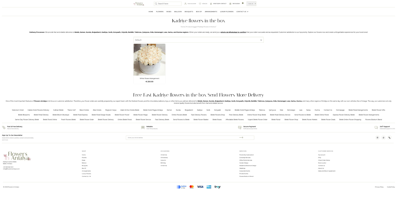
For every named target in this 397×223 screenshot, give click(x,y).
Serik (208, 110)
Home (151, 11)
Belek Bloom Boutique (61, 115)
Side (281, 110)
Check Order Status (324, 160)
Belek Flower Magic (140, 115)
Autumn (163, 160)
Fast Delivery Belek (162, 119)
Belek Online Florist (322, 115)
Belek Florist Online (50, 119)
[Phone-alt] (390, 138)
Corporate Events (244, 171)
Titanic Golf (71, 110)
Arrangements (211, 11)
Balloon (178, 11)
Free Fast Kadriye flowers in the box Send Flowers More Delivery (198, 95)
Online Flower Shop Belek (256, 115)
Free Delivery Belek (236, 115)
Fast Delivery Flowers (198, 115)
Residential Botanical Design (247, 165)
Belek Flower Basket (201, 119)
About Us (321, 168)
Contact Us (241, 11)
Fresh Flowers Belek (68, 119)
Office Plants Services (245, 160)
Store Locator (322, 163)
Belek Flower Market (309, 119)
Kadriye (199, 110)
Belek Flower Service (143, 119)
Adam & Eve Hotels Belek (129, 110)
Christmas (164, 155)
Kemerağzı (291, 110)
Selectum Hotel (18, 110)
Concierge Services (244, 157)
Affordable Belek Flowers (235, 119)
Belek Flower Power (122, 115)
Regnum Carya (110, 110)
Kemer (169, 110)
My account (321, 155)
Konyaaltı (217, 110)
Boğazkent (189, 110)
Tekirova (262, 110)
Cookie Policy (391, 187)
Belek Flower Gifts (378, 110)
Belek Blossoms (24, 115)
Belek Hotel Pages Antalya (153, 110)
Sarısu (308, 110)
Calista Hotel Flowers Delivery (38, 110)
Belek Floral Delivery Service (280, 115)
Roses (169, 11)
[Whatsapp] (383, 138)
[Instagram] (377, 138)
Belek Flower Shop (291, 119)
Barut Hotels (84, 110)
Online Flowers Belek (179, 115)
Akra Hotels (97, 110)
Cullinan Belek (58, 110)
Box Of (199, 11)
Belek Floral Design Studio (101, 115)
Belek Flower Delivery (160, 115)
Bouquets (189, 11)
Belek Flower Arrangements (369, 115)
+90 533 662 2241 (8, 167)
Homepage (340, 110)
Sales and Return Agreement (326, 171)
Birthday (163, 163)
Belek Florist (275, 119)
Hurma (317, 110)
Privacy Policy (379, 187)
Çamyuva (272, 110)
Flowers (159, 11)
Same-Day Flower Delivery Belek (27, 119)
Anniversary (164, 157)
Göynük (228, 110)
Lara (300, 110)
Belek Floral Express (80, 115)
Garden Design (243, 163)
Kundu (178, 110)
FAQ (319, 157)
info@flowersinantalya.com (11, 169)
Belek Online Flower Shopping (350, 119)
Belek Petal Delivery (41, 115)
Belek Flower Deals (328, 119)
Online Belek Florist (125, 119)
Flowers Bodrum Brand (373, 119)
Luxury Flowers (226, 11)
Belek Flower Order (87, 119)
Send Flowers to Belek (302, 115)
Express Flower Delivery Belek (344, 115)
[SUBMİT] (241, 138)
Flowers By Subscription (246, 155)
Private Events (243, 173)
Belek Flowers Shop (218, 115)
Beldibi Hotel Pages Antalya (245, 110)
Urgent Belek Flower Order (257, 119)
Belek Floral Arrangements (358, 110)
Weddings (242, 168)
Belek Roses (217, 119)
